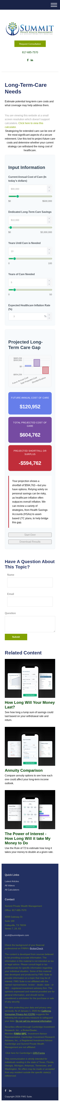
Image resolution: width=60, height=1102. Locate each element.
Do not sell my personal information (34, 1021)
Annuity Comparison (24, 770)
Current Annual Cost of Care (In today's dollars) (27, 179)
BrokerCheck (36, 948)
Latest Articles (12, 881)
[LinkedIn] (32, 60)
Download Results (30, 541)
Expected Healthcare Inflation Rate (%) (29, 307)
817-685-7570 (30, 52)
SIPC (24, 1033)
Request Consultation (30, 44)
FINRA (17, 1033)
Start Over (30, 534)
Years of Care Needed (21, 274)
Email (10, 594)
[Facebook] (27, 60)
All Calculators (12, 889)
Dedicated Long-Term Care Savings (30, 212)
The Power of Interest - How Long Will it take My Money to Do (27, 838)
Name (10, 574)
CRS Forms (39, 1053)
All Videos (10, 885)
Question (10, 613)
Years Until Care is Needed (24, 243)
